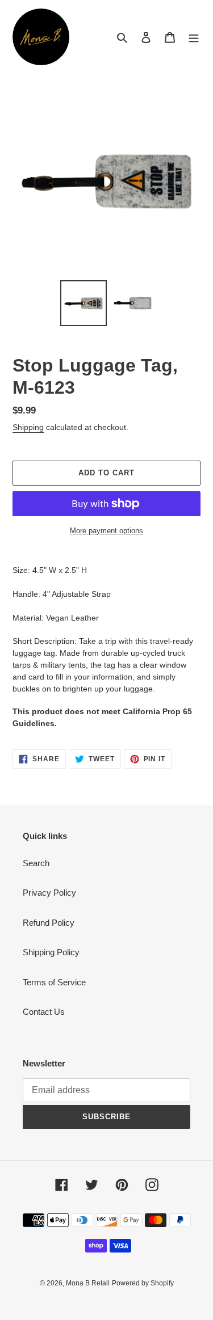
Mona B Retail (88, 1283)
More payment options (106, 530)
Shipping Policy (51, 952)
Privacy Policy (49, 892)
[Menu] (194, 37)
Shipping (28, 427)
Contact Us (44, 1012)
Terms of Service (54, 982)
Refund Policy (48, 922)
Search (36, 863)
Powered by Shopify (143, 1283)
